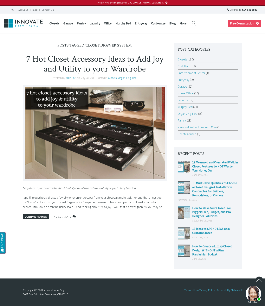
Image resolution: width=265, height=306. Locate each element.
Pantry (81, 23)
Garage (68, 23)
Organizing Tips (127, 78)
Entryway (141, 23)
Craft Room (185, 66)
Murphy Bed (123, 23)
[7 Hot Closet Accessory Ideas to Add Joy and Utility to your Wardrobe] (95, 133)
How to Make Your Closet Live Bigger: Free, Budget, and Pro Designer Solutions (211, 212)
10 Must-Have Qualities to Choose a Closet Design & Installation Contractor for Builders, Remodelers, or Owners (214, 189)
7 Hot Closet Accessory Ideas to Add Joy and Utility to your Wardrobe (94, 64)
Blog (34, 9)
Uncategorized (187, 134)
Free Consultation (242, 23)
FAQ (12, 9)
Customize (158, 23)
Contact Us (48, 9)
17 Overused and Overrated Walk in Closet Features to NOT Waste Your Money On (215, 166)
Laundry (95, 23)
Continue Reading (36, 216)
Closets (54, 23)
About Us (23, 9)
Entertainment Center (191, 73)
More (183, 23)
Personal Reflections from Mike (197, 127)
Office (108, 23)
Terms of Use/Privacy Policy (199, 290)
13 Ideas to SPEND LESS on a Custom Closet (211, 231)
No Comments (62, 216)
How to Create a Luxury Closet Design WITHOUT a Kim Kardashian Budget (212, 250)
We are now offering (131, 2)
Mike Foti (71, 78)
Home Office (186, 93)
